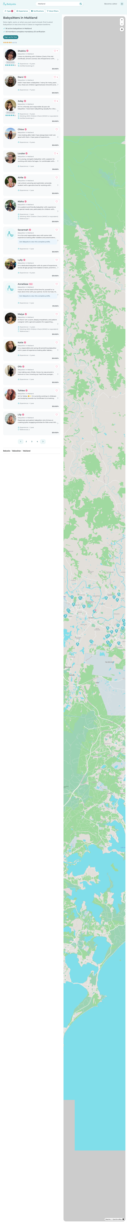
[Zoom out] (122, 24)
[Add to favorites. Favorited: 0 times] (57, 129)
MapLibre (108, 1219)
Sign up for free (10, 37)
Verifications (38, 11)
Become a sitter (110, 4)
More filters (53, 11)
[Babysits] (9, 4)
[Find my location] (122, 29)
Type (9, 11)
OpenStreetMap (117, 1219)
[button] (117, 600)
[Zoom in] (122, 20)
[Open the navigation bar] (122, 4)
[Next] (43, 441)
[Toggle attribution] (123, 1219)
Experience (23, 11)
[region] (94, 618)
